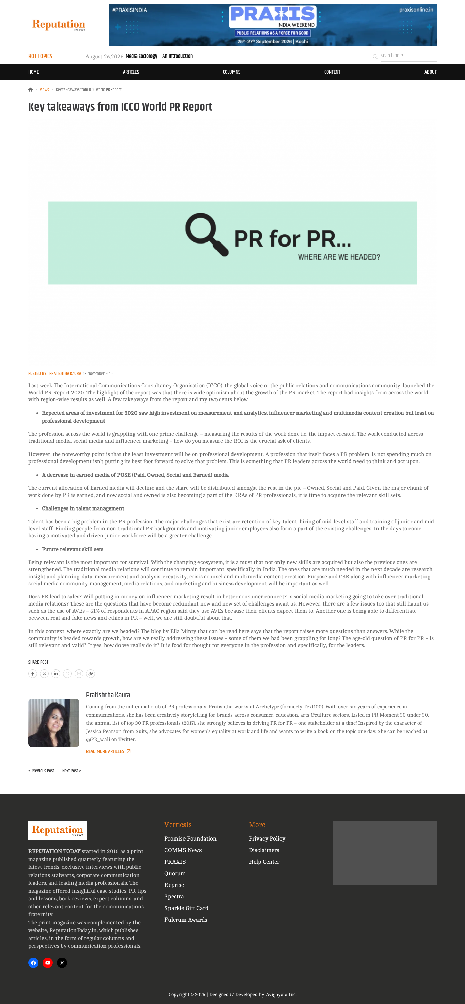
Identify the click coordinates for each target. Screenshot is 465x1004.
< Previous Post (41, 771)
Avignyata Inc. (281, 994)
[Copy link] (90, 673)
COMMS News (183, 850)
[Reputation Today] (59, 25)
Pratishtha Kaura (65, 373)
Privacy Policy (267, 838)
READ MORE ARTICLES (105, 751)
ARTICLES (131, 72)
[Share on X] (44, 673)
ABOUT (430, 72)
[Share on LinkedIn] (55, 673)
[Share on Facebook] (32, 673)
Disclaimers (264, 850)
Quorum (175, 873)
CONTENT (332, 72)
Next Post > (71, 771)
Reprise (174, 885)
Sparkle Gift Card (186, 908)
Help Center (264, 862)
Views (44, 89)
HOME (33, 72)
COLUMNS (231, 72)
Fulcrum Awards (185, 919)
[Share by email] (79, 673)
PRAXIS (175, 862)
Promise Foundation (190, 838)
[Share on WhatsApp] (67, 673)
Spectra (174, 896)
